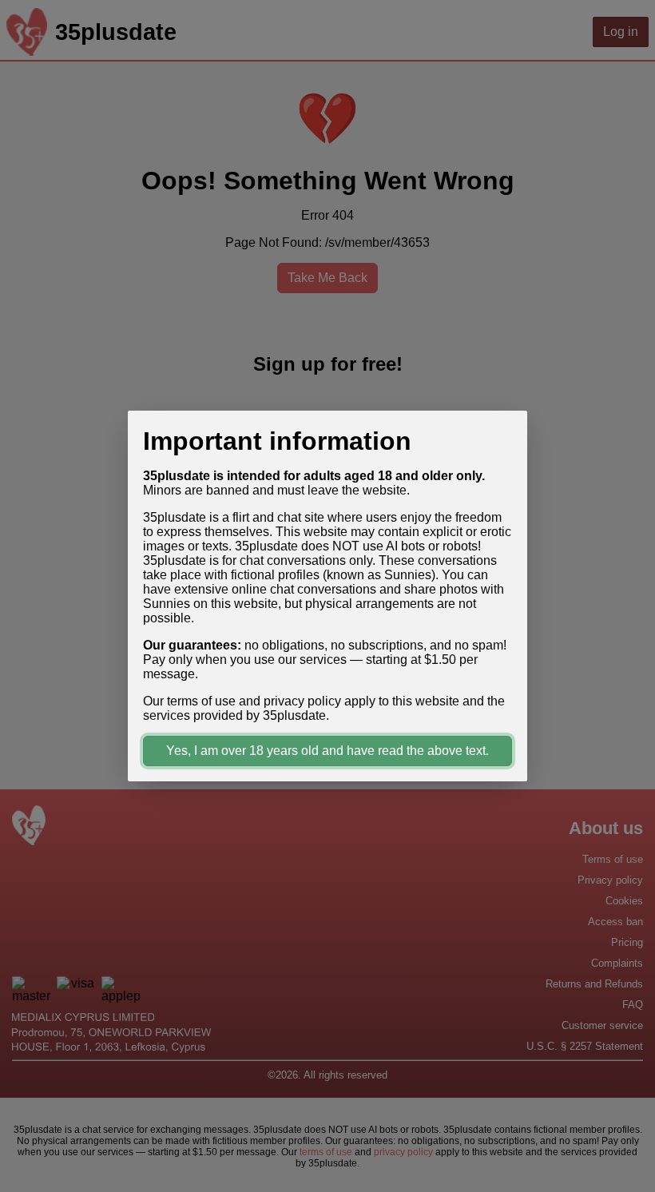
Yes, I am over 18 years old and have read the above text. (327, 750)
